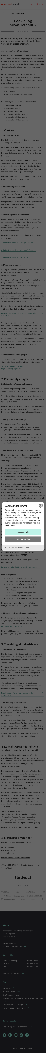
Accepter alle (23, 532)
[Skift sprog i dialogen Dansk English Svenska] (40, 505)
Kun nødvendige (23, 539)
